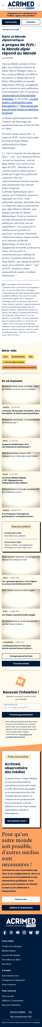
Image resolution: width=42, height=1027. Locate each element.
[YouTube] (17, 932)
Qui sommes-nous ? (17, 821)
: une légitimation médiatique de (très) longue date (18, 546)
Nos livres (6, 964)
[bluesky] (30, 932)
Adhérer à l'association (21, 907)
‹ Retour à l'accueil (10, 30)
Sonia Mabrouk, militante (15, 536)
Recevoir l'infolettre (11, 1005)
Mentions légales (17, 1012)
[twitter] (11, 932)
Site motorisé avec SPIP (21, 1016)
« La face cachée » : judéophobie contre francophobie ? (20, 102)
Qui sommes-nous (10, 976)
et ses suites (19, 367)
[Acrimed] (21, 5)
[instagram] (24, 932)
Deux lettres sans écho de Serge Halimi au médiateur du (20, 109)
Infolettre (30, 22)
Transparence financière (13, 980)
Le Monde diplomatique (13, 362)
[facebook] (4, 932)
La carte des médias (11, 955)
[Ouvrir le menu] (39, 5)
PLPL (31, 357)
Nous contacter (9, 985)
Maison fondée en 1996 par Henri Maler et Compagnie (21, 1023)
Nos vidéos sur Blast (11, 960)
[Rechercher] (3, 5)
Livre (5, 357)
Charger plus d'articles (21, 656)
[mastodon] (37, 932)
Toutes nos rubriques (12, 946)
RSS (30, 1012)
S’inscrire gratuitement (21, 714)
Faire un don (11, 22)
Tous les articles (21, 663)
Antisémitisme (18, 357)
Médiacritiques (9, 951)
